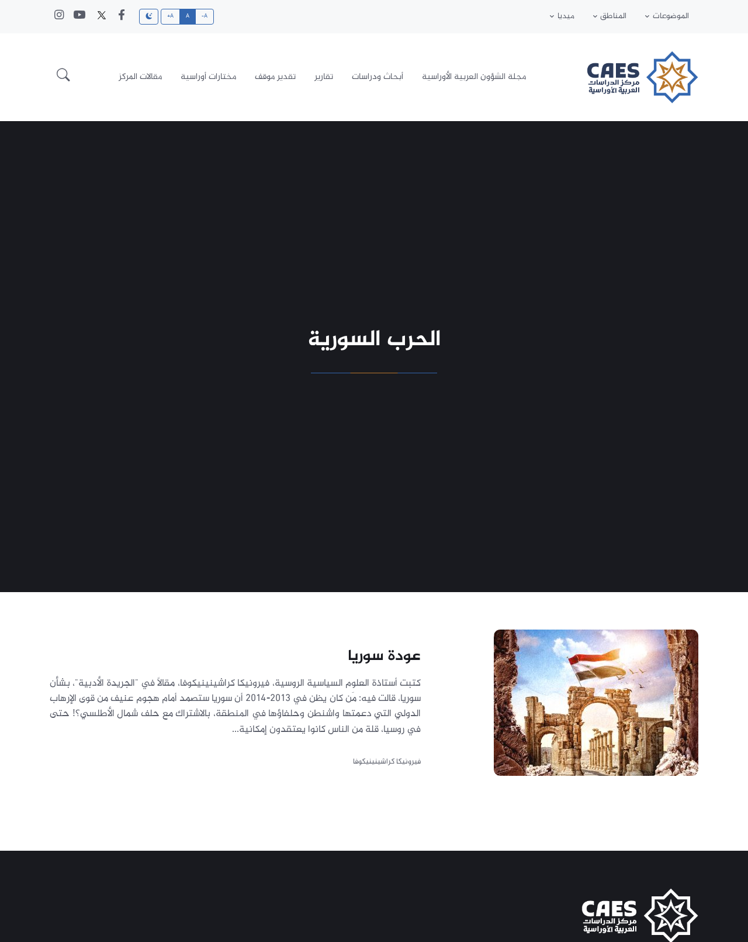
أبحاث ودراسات (377, 77)
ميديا (565, 16)
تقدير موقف (275, 77)
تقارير (323, 77)
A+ (170, 16)
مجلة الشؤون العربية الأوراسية (474, 77)
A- (205, 16)
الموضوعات (671, 16)
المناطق (613, 16)
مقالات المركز (140, 77)
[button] (63, 77)
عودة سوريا (384, 656)
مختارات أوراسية (208, 77)
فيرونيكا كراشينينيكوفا (387, 761)
